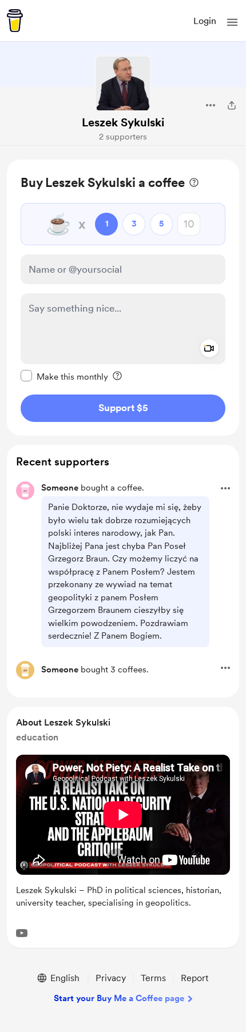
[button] (232, 22)
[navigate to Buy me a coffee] (15, 20)
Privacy (111, 978)
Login (204, 20)
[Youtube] (21, 933)
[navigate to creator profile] (123, 83)
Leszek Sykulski (123, 122)
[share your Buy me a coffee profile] (232, 105)
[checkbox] (64, 376)
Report (194, 978)
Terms (153, 978)
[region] (123, 298)
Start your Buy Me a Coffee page (119, 998)
